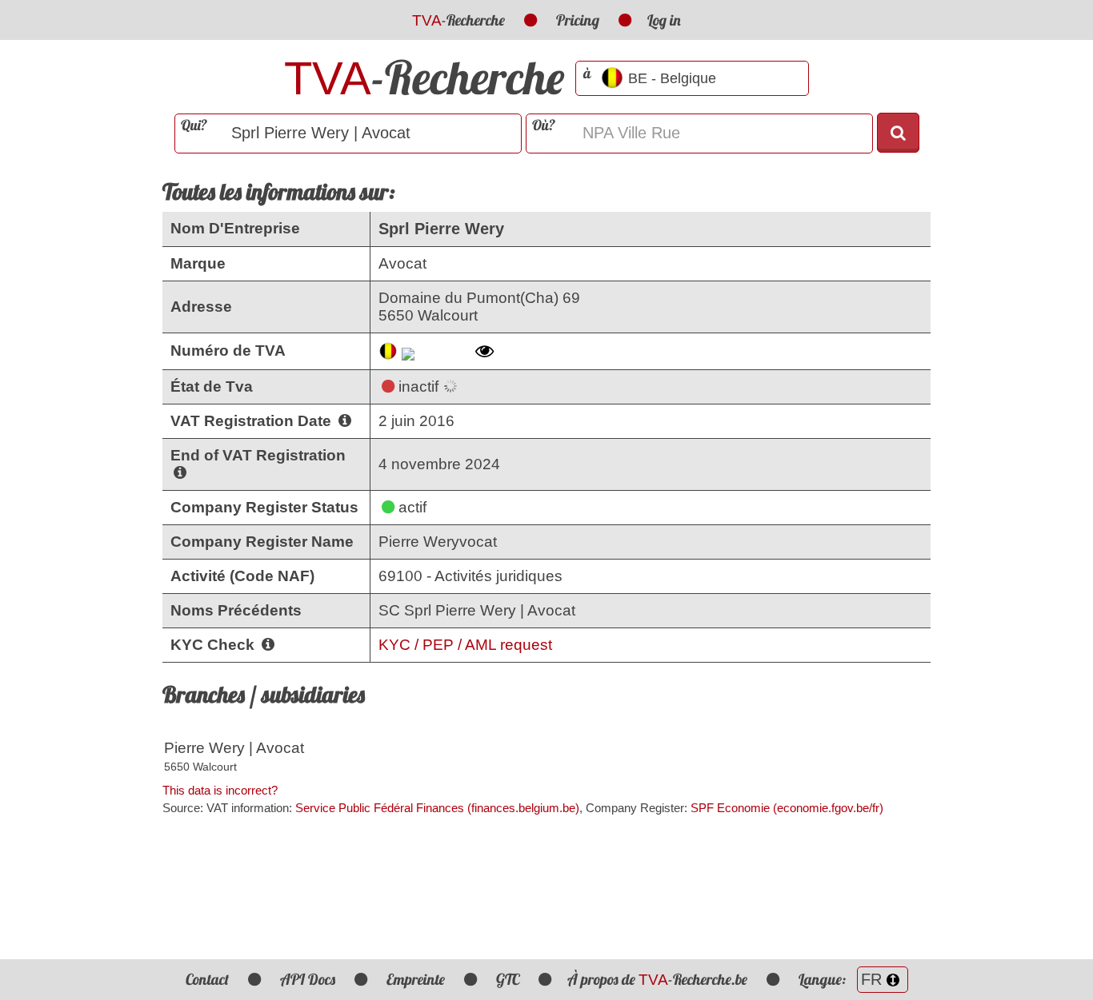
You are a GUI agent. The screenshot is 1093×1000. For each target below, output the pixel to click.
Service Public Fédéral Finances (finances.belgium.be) (437, 808)
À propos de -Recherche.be (657, 979)
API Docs (307, 979)
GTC (507, 979)
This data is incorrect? (220, 790)
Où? (543, 125)
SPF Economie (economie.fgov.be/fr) (787, 808)
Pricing (577, 20)
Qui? (194, 125)
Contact (207, 979)
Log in (664, 20)
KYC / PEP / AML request (465, 644)
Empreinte (415, 979)
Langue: (824, 979)
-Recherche (458, 20)
